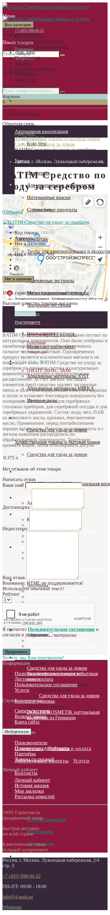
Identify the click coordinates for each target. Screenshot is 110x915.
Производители (31, 742)
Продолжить (16, 652)
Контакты (26, 773)
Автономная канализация (41, 46)
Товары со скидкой (34, 759)
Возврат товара (30, 716)
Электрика (26, 79)
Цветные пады (42, 651)
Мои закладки (29, 791)
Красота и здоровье (35, 68)
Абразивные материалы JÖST (58, 640)
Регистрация (40, 831)
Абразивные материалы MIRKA (60, 646)
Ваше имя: (13, 485)
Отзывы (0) (26, 324)
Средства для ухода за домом (57, 454)
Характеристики (32, 319)
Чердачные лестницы (49, 602)
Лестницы (25, 74)
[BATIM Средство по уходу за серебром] (46, 222)
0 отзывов (12, 211)
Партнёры (25, 753)
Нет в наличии (18, 279)
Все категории (30, 35)
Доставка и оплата (34, 679)
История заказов (32, 785)
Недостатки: (15, 528)
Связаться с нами (32, 710)
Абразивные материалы (39, 41)
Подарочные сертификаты (42, 748)
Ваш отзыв (13, 577)
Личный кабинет (32, 780)
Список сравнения (46, 819)
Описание (25, 313)
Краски (22, 63)
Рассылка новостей (35, 796)
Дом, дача (25, 52)
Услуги (81, 760)
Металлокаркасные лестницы (58, 596)
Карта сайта (27, 721)
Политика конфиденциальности (48, 673)
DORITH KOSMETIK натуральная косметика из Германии (63, 714)
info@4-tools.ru (17, 896)
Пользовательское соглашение (46, 684)
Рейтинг (11, 594)
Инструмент (27, 57)
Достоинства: (16, 507)
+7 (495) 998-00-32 (21, 876)
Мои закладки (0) (40, 323)
